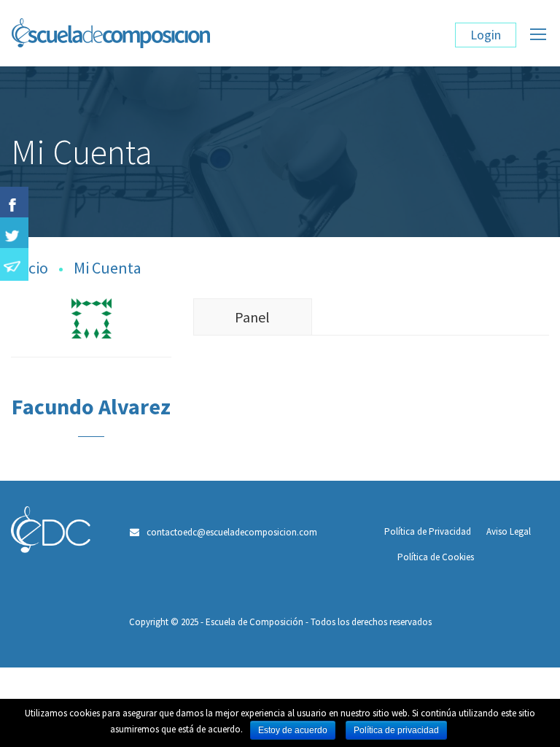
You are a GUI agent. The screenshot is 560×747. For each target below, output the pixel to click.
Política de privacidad (396, 730)
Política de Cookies (435, 557)
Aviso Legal (508, 531)
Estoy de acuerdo (292, 730)
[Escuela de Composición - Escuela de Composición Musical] (188, 40)
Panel (252, 317)
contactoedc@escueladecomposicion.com (232, 532)
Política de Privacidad (427, 531)
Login (485, 34)
